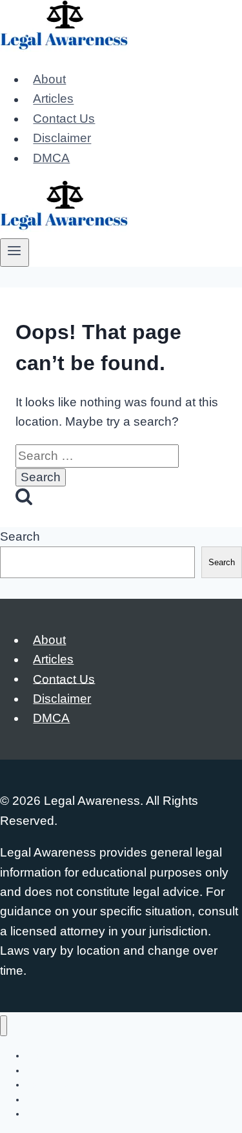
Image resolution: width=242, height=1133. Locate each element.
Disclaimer (62, 138)
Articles (53, 99)
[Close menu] (3, 1026)
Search (20, 536)
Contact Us (64, 118)
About (49, 79)
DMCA (51, 158)
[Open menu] (14, 252)
